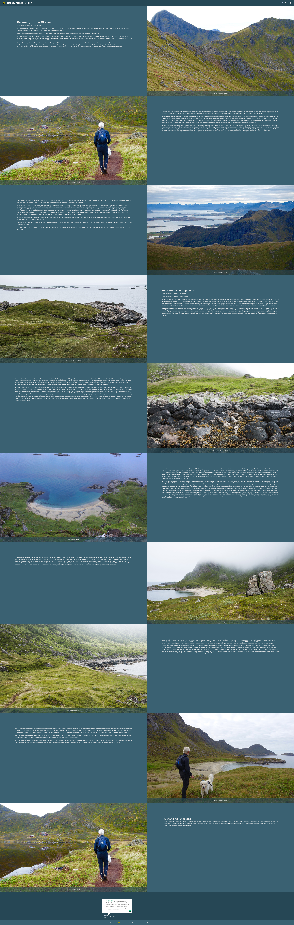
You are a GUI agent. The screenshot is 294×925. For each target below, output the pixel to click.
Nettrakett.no (147, 923)
